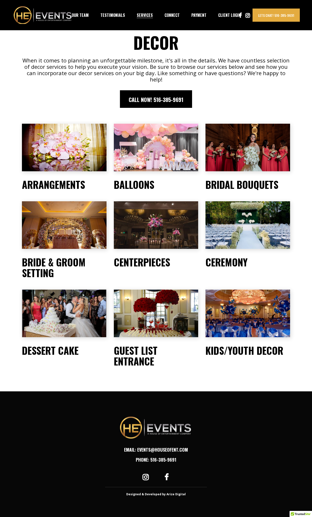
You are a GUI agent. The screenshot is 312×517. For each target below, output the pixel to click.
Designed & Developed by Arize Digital (156, 494)
